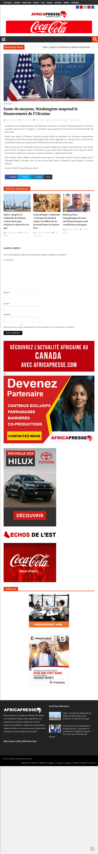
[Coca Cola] (49, 27)
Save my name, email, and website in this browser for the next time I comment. (39, 327)
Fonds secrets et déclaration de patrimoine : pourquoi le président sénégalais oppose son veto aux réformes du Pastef (70, 731)
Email (7, 303)
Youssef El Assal (12, 232)
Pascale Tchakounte (43, 232)
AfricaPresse (11, 120)
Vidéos (66, 2)
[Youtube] (88, 7)
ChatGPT (83, 763)
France (36, 2)
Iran (43, 2)
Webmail (24, 763)
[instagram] (92, 7)
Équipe (68, 763)
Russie (49, 2)
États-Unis (26, 2)
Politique (49, 120)
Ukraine (58, 2)
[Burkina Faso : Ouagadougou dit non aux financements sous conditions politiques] (76, 203)
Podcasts (75, 2)
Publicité (34, 763)
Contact (92, 763)
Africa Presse (9, 758)
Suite (48, 177)
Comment (9, 260)
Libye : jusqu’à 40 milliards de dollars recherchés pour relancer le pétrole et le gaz (16, 221)
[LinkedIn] (85, 7)
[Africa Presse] (49, 14)
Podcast (76, 763)
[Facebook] (77, 7)
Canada (17, 2)
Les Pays (7, 2)
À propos (59, 763)
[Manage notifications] (92, 849)
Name (7, 292)
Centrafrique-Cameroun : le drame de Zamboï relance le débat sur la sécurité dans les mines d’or (46, 221)
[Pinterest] (81, 7)
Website (7, 314)
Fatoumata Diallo (71, 229)
